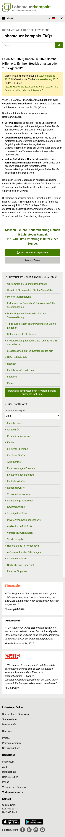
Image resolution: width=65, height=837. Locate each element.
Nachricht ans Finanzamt (20, 565)
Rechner (11, 363)
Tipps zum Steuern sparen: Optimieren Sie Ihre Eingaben (31, 325)
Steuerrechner (9, 719)
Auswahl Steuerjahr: (15, 410)
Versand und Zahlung (14, 787)
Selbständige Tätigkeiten (20, 500)
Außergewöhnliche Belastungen (24, 552)
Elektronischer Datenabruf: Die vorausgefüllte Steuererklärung (31, 305)
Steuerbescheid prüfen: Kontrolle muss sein (30, 350)
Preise (5, 782)
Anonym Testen (32, 260)
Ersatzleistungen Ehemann (21, 468)
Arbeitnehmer (14, 461)
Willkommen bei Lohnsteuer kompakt (27, 283)
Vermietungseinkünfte (19, 494)
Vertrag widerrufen (12, 792)
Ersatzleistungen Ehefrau (20, 474)
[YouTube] (42, 829)
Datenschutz (9, 771)
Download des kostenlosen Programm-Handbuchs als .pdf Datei (32, 392)
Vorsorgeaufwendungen (20, 532)
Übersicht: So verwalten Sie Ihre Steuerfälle (30, 290)
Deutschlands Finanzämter (17, 714)
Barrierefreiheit (10, 777)
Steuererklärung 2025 (46, 79)
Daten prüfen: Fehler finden (21, 334)
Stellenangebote (11, 748)
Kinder (10, 442)
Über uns (7, 731)
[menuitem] (51, 18)
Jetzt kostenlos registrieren (34, 252)
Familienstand (14, 423)
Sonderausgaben (16, 539)
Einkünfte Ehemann (17, 449)
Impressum (13, 376)
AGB (4, 766)
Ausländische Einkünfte (19, 526)
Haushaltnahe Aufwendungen (23, 545)
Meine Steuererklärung (19, 296)
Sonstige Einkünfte (17, 513)
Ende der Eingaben (17, 571)
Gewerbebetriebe (16, 507)
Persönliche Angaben (18, 436)
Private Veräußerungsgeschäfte (24, 520)
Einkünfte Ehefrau (16, 455)
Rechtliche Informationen (20, 370)
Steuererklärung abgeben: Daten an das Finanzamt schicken (32, 342)
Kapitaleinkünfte (16, 481)
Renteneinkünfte (15, 487)
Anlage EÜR (13, 429)
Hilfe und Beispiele (17, 357)
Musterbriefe (9, 724)
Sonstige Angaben (17, 558)
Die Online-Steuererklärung (24, 10)
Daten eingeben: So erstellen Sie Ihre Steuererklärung (26, 315)
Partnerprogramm (11, 743)
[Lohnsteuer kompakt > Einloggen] (62, 18)
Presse (10, 383)
